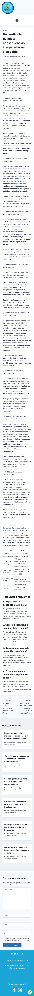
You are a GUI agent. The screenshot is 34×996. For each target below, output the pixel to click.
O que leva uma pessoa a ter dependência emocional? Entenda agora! (16, 759)
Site (5, 933)
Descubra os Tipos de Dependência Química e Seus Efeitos (8, 706)
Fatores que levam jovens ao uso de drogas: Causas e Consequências (17, 781)
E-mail (7, 924)
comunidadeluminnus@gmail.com (15, 56)
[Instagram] (20, 990)
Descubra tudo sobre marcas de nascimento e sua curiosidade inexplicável (17, 736)
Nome (6, 916)
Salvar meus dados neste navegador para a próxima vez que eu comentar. (17, 939)
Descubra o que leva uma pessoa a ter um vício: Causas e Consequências (25, 706)
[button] (17, 20)
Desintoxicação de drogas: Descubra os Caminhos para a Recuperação (16, 850)
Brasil (5, 30)
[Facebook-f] (14, 990)
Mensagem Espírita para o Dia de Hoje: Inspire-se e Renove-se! (15, 827)
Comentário (8, 889)
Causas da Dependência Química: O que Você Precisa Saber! (15, 804)
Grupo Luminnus (9, 535)
